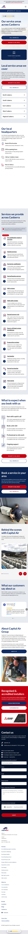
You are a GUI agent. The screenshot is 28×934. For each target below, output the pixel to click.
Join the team (4, 896)
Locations (3, 904)
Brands (3, 901)
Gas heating (10, 356)
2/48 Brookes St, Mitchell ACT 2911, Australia (9, 834)
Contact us (4, 909)
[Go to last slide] (20, 573)
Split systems (11, 288)
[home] (3, 6)
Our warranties (4, 887)
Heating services (12, 251)
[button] (25, 6)
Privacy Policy (4, 918)
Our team (3, 892)
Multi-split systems (12, 300)
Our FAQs (3, 894)
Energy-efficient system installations (8, 862)
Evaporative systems (13, 342)
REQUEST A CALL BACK (14, 42)
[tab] (3, 573)
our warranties (14, 708)
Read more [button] (9, 614)
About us (14, 651)
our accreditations (14, 703)
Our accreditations (5, 884)
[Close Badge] (20, 930)
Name (2, 767)
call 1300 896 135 (14, 37)
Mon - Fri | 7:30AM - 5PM (5, 842)
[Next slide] (25, 573)
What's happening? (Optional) (8, 787)
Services (3, 846)
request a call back (14, 82)
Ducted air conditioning (14, 264)
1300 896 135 (3, 838)
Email (2, 773)
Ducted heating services (14, 276)
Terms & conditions (5, 920)
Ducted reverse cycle (13, 314)
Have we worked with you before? (9, 760)
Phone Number (4, 780)
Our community (4, 889)
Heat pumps (10, 380)
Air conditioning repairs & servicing (8, 849)
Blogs (2, 906)
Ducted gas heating (12, 368)
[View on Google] (4, 604)
